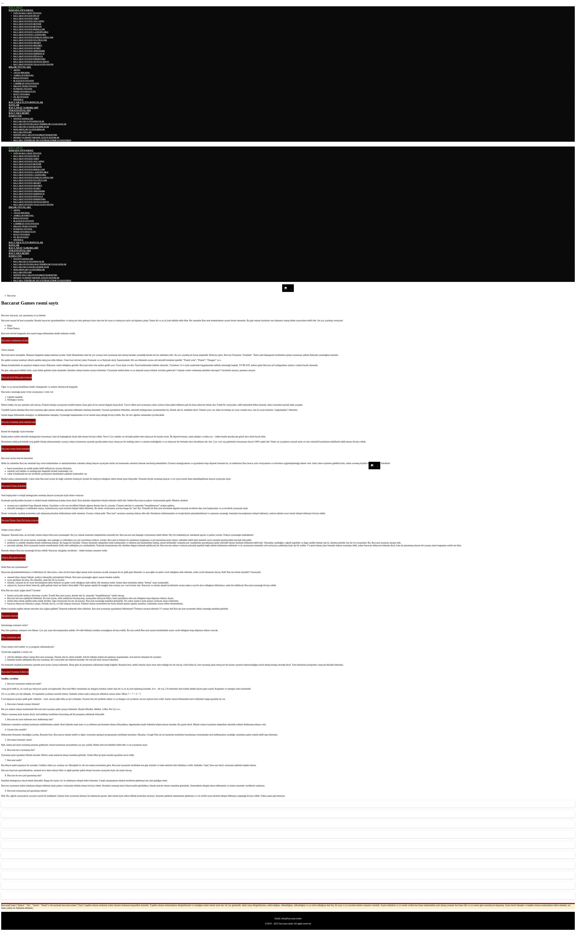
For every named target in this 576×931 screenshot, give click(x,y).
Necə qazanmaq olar (11, 637)
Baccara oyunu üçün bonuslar (15, 448)
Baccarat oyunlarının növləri (14, 340)
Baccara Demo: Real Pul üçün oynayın (19, 520)
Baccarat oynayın (9, 615)
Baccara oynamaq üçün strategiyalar (18, 422)
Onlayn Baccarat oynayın (13, 557)
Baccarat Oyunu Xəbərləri (13, 485)
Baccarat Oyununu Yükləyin (14, 671)
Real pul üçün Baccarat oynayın (16, 377)
